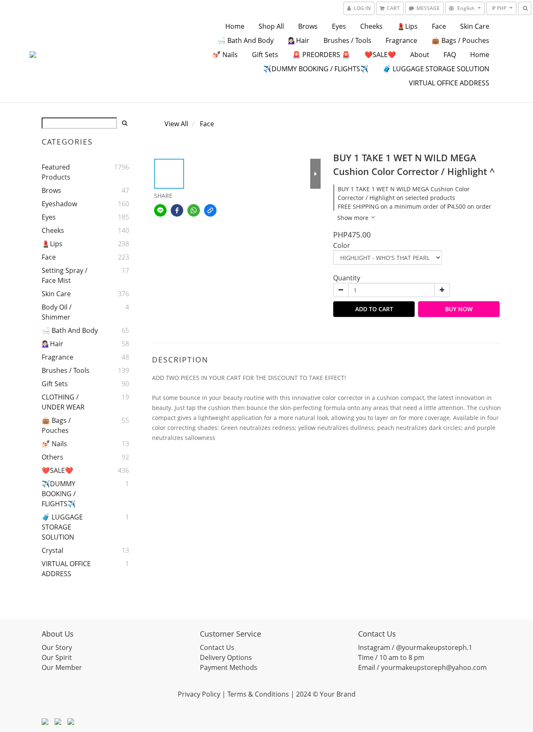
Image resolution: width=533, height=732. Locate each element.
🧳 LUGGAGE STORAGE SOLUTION (436, 68)
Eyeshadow (59, 203)
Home (234, 26)
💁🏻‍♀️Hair (298, 40)
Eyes (339, 26)
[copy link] (210, 210)
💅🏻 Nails (225, 54)
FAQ (449, 54)
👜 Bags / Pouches (460, 40)
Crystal (52, 550)
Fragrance (401, 40)
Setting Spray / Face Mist (64, 275)
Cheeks (371, 26)
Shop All (271, 26)
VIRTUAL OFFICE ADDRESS (449, 82)
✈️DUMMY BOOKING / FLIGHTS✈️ (316, 68)
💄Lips (407, 26)
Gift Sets (265, 54)
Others (52, 457)
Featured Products (56, 172)
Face (439, 26)
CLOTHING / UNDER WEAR (63, 402)
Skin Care (474, 26)
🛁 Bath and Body (245, 40)
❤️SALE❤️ (380, 54)
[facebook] (177, 210)
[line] (160, 210)
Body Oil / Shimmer (57, 312)
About (419, 54)
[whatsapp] (193, 210)
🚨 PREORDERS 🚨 (321, 54)
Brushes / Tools (347, 40)
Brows (308, 26)
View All (176, 123)
